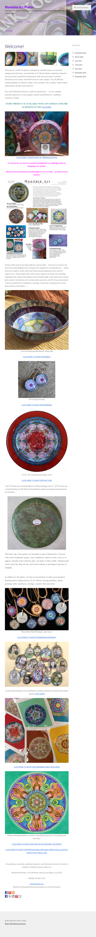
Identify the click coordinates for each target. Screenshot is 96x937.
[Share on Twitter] (9, 896)
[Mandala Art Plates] (6, 892)
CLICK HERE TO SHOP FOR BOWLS (36, 357)
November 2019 (80, 53)
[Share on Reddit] (13, 896)
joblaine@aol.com (37, 884)
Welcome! (9, 22)
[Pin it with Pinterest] (16, 896)
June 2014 (78, 65)
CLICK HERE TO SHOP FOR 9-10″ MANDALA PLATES (36, 157)
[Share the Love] (6, 896)
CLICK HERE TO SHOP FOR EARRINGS (37, 405)
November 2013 (80, 73)
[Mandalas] (9, 892)
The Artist (42, 22)
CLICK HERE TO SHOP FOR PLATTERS (37, 480)
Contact (56, 22)
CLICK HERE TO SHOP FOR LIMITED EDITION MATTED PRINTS (37, 844)
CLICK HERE (40, 694)
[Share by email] (19, 896)
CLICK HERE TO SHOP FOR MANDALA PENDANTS (36, 637)
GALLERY (46, 107)
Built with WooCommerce (15, 923)
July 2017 (78, 61)
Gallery (20, 22)
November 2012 (80, 76)
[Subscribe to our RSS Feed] (13, 892)
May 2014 (78, 69)
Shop (29, 22)
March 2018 (79, 57)
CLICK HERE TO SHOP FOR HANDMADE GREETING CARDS (37, 767)
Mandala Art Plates (19, 7)
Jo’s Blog (8, 31)
